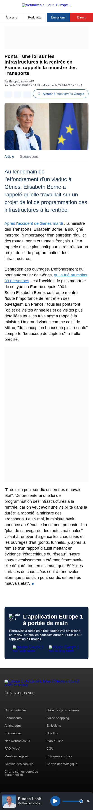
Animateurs (13, 725)
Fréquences (13, 733)
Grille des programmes (62, 710)
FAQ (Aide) (12, 748)
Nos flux (52, 733)
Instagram (15, 701)
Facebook (23, 701)
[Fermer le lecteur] (88, 801)
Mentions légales (17, 756)
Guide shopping (57, 718)
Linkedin (46, 701)
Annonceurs (13, 718)
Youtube (30, 701)
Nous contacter (15, 710)
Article (9, 156)
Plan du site (54, 741)
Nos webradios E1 (17, 741)
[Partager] (8, 94)
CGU (49, 748)
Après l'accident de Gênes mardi (34, 223)
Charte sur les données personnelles (21, 773)
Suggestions (29, 156)
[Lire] (55, 801)
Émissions (58, 17)
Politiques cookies (59, 756)
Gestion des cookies (19, 764)
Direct (81, 17)
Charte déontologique (61, 764)
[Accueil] (46, 5)
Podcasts (34, 17)
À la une (11, 17)
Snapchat (38, 701)
